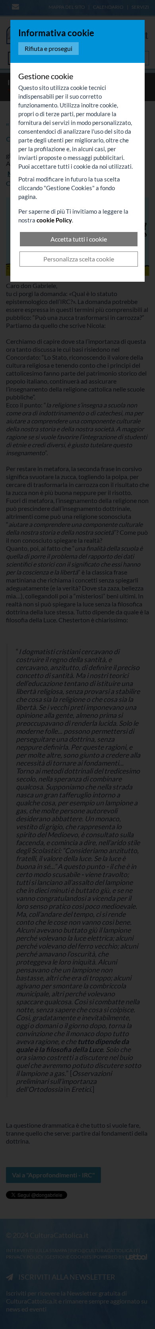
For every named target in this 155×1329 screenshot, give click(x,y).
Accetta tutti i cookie (78, 239)
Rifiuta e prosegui (48, 48)
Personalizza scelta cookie (78, 259)
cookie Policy (54, 220)
